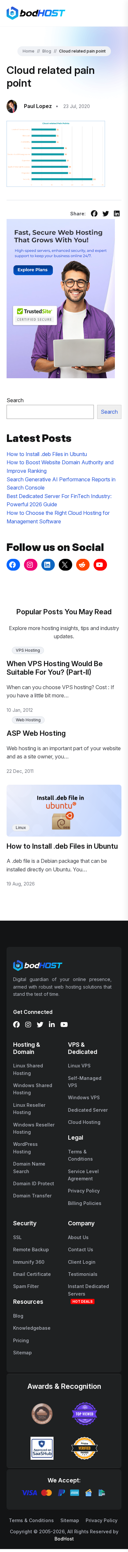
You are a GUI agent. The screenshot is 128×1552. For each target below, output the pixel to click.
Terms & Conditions (31, 1520)
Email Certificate (32, 1274)
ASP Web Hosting (36, 733)
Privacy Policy (84, 1190)
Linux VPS (79, 1065)
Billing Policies (84, 1203)
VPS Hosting (28, 650)
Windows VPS (84, 1097)
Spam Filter (26, 1286)
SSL (17, 1237)
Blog (46, 51)
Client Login (82, 1262)
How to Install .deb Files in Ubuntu (47, 454)
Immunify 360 (28, 1262)
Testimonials (82, 1274)
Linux (21, 827)
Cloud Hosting (84, 1122)
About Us (78, 1237)
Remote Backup (31, 1249)
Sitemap (22, 1352)
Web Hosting (28, 719)
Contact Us (80, 1249)
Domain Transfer (32, 1195)
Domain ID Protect (33, 1183)
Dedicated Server (88, 1110)
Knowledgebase (32, 1328)
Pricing (21, 1340)
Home (28, 51)
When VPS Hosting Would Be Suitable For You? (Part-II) (55, 667)
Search (15, 400)
